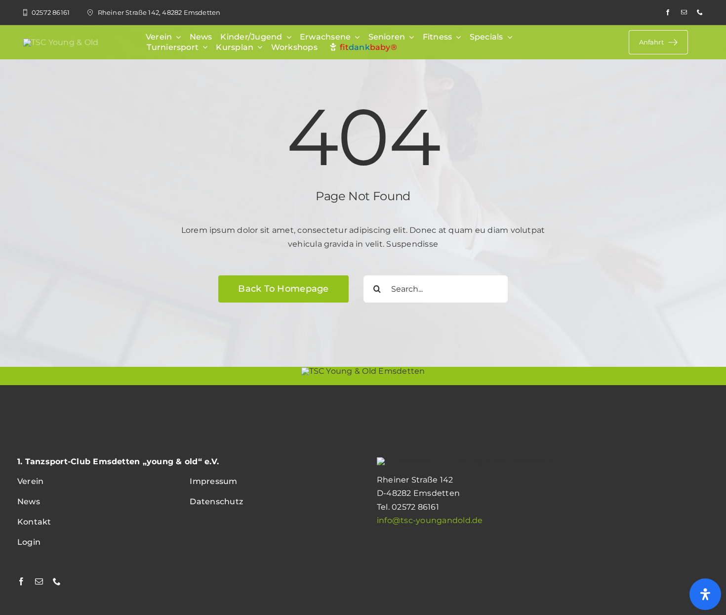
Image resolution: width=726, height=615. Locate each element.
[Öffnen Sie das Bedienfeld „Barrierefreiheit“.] (705, 594)
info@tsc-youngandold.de (430, 520)
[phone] (700, 12)
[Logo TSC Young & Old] (61, 42)
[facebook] (668, 12)
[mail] (684, 12)
